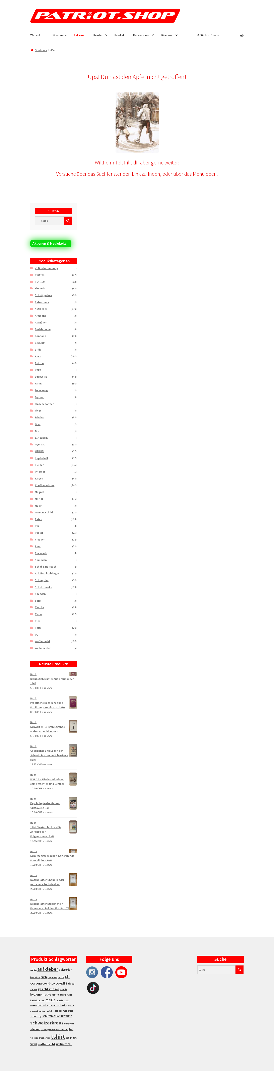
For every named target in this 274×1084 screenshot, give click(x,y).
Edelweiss (41, 376)
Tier (37, 621)
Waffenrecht (42, 641)
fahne (33, 989)
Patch (38, 519)
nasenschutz (58, 1005)
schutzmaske (51, 1016)
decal (71, 983)
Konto (97, 35)
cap (50, 977)
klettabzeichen (37, 1000)
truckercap (44, 1037)
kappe (63, 994)
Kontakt (120, 35)
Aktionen (80, 35)
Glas (38, 424)
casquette (58, 977)
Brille (38, 349)
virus (33, 1044)
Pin (37, 526)
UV (36, 634)
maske (50, 1000)
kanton (55, 994)
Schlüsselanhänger (47, 573)
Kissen (39, 478)
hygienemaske (40, 994)
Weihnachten (43, 648)
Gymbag (40, 444)
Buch (38, 356)
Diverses (166, 35)
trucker (34, 1037)
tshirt (58, 1036)
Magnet (39, 492)
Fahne (38, 383)
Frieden (39, 417)
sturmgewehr (48, 1029)
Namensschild (44, 512)
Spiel (38, 600)
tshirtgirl (71, 1037)
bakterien (65, 969)
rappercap (68, 1010)
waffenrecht (46, 1044)
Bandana (40, 336)
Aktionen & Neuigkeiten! (50, 243)
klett (69, 994)
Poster (39, 532)
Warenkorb (38, 35)
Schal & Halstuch (46, 566)
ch (67, 976)
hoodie (63, 989)
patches (51, 1011)
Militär (39, 499)
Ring (38, 546)
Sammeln (41, 560)
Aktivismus (42, 302)
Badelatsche (43, 329)
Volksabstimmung (46, 268)
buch (44, 977)
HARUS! (39, 451)
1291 (33, 969)
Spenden (40, 594)
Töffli (38, 628)
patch (71, 1005)
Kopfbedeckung (45, 485)
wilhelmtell (64, 1044)
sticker (35, 1029)
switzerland (62, 1029)
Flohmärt (41, 288)
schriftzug (36, 1016)
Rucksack (41, 553)
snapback (69, 1023)
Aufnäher (41, 322)
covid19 (61, 983)
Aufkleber (41, 309)
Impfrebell (41, 458)
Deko (38, 370)
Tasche (39, 607)
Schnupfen (42, 580)
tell (71, 1029)
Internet (40, 472)
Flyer (38, 410)
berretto (35, 977)
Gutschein (41, 438)
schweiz (66, 1016)
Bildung (40, 343)
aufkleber (47, 969)
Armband (40, 315)
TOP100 (40, 282)
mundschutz (39, 1005)
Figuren (39, 397)
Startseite (60, 35)
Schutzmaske (43, 587)
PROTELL (40, 275)
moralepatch (62, 1000)
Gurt (38, 431)
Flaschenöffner (44, 404)
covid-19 (48, 983)
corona (36, 983)
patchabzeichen (38, 1011)
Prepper (40, 539)
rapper (58, 1010)
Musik (38, 505)
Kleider (39, 465)
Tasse (38, 614)
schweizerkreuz (47, 1023)
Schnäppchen (43, 295)
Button (39, 363)
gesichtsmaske (48, 989)
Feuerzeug (41, 390)
